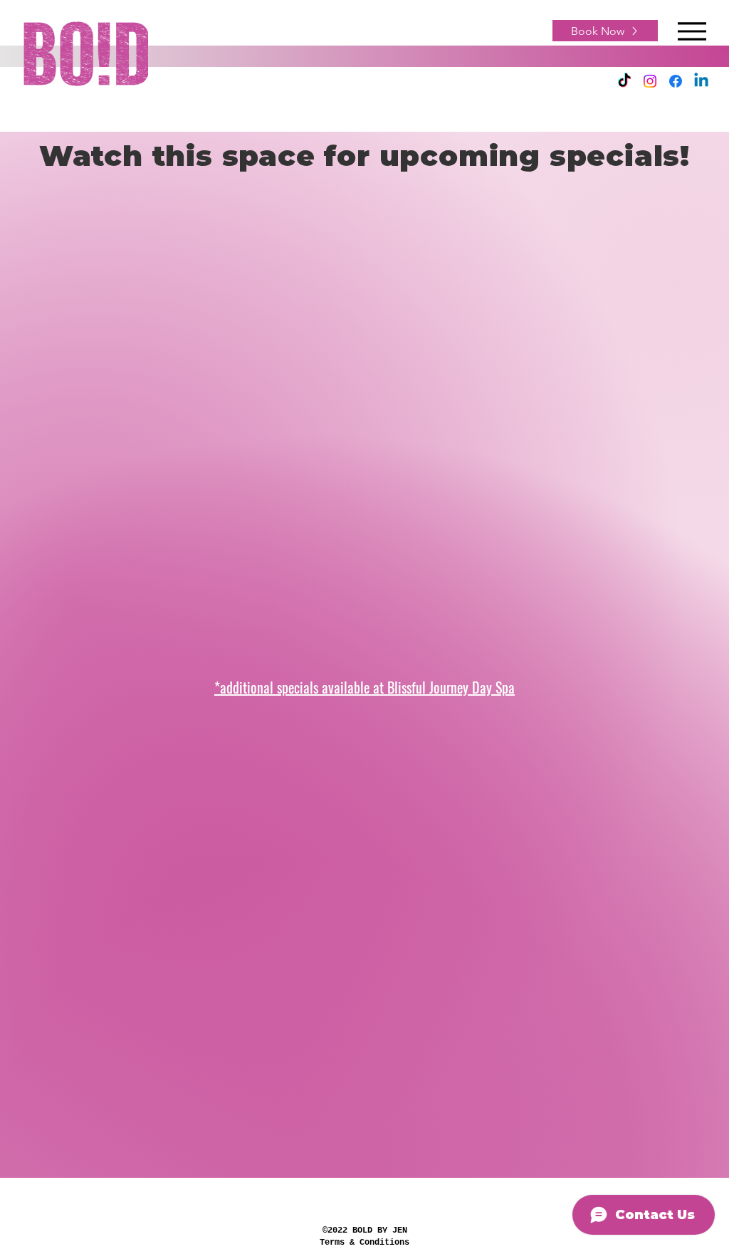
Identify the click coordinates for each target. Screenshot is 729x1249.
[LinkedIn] (701, 81)
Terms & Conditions (364, 1243)
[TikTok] (624, 81)
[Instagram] (650, 81)
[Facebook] (675, 81)
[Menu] (691, 31)
